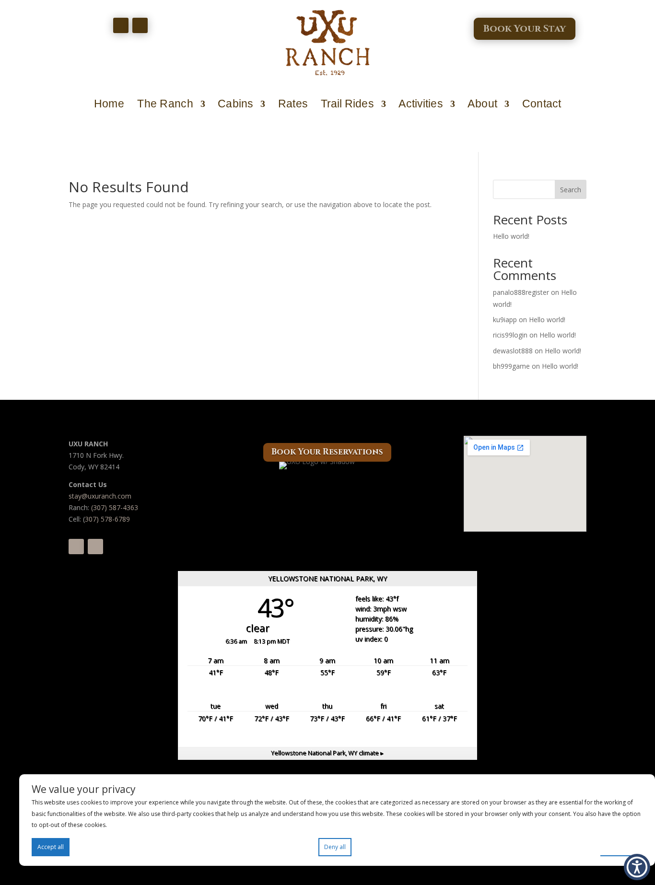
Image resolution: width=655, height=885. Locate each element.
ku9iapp (505, 319)
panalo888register (521, 292)
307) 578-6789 (107, 519)
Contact (541, 104)
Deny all (335, 847)
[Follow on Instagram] (140, 25)
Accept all (50, 847)
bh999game (511, 366)
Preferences (621, 846)
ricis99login (510, 334)
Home (109, 104)
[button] (637, 867)
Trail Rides (347, 104)
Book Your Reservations (327, 451)
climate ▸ (327, 753)
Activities (420, 104)
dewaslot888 (513, 350)
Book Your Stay (524, 28)
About (482, 104)
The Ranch (165, 104)
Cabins (235, 104)
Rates (293, 104)
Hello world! (511, 236)
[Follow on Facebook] (121, 25)
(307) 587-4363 (114, 507)
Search (570, 189)
